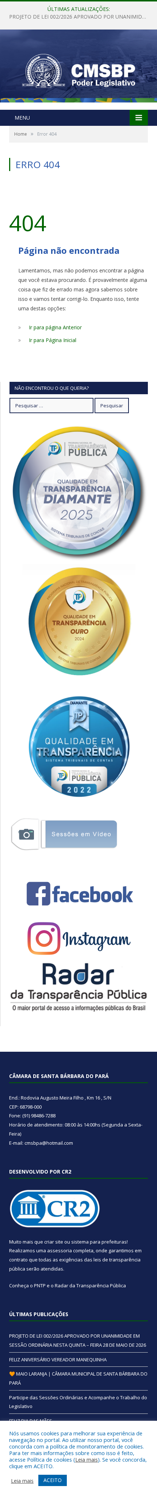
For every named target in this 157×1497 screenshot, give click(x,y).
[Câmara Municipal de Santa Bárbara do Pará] (78, 70)
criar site (53, 1241)
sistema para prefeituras (99, 1241)
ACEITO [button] (52, 1480)
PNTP (40, 1285)
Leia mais (86, 1459)
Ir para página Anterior (55, 327)
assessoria (59, 1250)
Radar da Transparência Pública (90, 1285)
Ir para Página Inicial (52, 340)
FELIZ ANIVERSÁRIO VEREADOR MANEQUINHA (76, 16)
